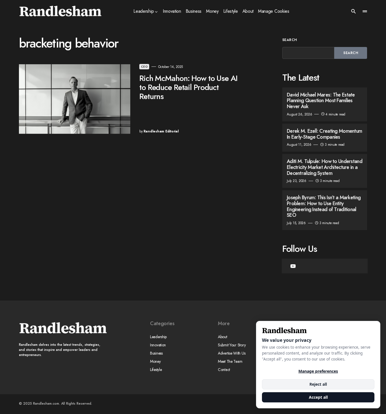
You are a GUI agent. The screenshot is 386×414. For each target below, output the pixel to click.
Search (289, 39)
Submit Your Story (232, 345)
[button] (353, 11)
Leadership (158, 337)
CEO (144, 67)
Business (156, 353)
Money (155, 361)
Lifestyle (156, 369)
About (222, 337)
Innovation (158, 345)
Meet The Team (230, 361)
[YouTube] (293, 266)
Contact (224, 369)
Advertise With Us (231, 353)
